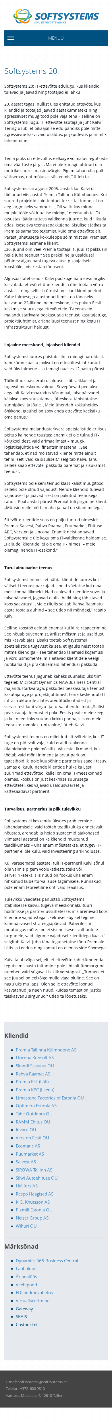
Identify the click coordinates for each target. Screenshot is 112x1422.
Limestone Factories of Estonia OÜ (50, 1098)
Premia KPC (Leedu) (35, 1090)
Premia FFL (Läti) (32, 1081)
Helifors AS (27, 1186)
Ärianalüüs (26, 1276)
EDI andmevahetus (34, 1292)
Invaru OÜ (26, 1129)
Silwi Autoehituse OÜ (37, 1178)
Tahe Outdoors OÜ (34, 1114)
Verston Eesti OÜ (32, 1138)
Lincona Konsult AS (35, 1057)
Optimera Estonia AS (36, 1105)
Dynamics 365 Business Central (47, 1260)
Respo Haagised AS (34, 1194)
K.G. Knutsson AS (33, 1202)
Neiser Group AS (32, 1218)
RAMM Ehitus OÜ (33, 1122)
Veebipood (26, 1284)
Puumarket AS (30, 1154)
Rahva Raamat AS (33, 1074)
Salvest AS (26, 1162)
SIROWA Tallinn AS (34, 1170)
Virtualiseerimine (32, 1300)
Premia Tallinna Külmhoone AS (46, 1050)
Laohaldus (26, 1268)
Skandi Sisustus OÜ (35, 1066)
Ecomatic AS (28, 1146)
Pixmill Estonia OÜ (34, 1210)
